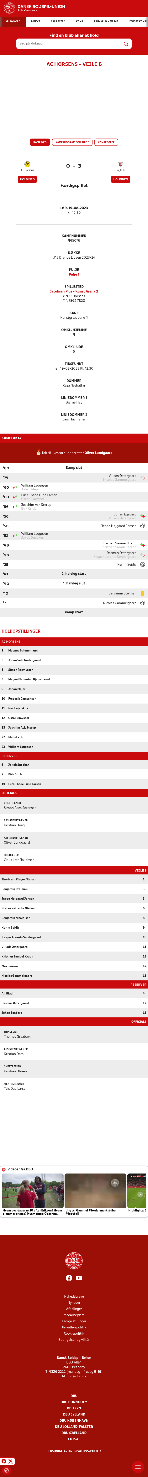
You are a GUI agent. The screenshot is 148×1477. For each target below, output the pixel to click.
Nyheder (74, 1303)
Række (74, 253)
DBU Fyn (74, 1408)
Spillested (74, 287)
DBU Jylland (74, 1414)
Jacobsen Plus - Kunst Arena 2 (74, 291)
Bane (74, 313)
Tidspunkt (74, 364)
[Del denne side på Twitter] (10, 1462)
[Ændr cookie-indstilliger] (6, 1470)
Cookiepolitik (74, 1333)
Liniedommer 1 (74, 398)
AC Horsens (27, 170)
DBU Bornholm (74, 1402)
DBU (74, 1396)
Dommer (74, 381)
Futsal (74, 1439)
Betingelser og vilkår (74, 1340)
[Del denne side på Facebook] (4, 1462)
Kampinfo (40, 142)
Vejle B (120, 170)
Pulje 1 (74, 274)
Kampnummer (74, 236)
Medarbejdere (74, 1315)
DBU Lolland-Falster (74, 1427)
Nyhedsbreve (74, 1296)
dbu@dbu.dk (76, 1376)
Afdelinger (74, 1309)
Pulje (74, 270)
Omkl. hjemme (74, 330)
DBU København (74, 1420)
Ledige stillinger (74, 1321)
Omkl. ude (74, 347)
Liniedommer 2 (74, 415)
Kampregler (106, 142)
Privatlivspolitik (74, 1327)
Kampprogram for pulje (72, 142)
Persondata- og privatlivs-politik (74, 1451)
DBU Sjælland (74, 1433)
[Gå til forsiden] (32, 7)
